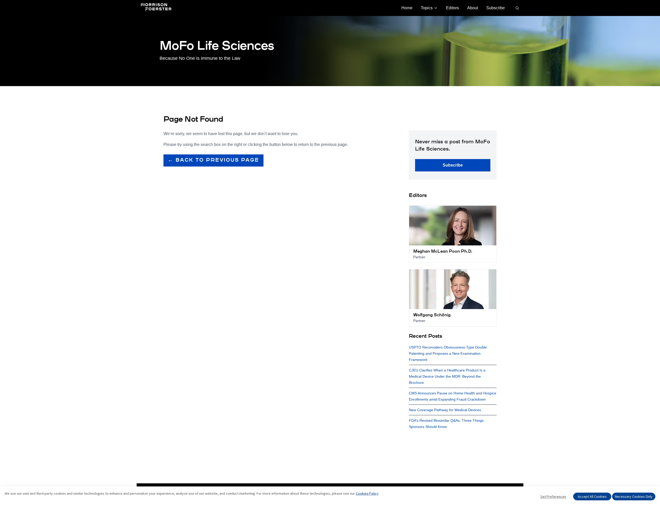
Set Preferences (553, 496)
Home (406, 8)
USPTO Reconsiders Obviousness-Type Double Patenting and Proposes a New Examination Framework (448, 353)
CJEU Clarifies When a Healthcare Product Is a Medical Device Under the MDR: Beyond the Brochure (447, 376)
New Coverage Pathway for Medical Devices (445, 410)
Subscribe (495, 8)
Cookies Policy (367, 493)
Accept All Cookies (592, 496)
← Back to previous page (213, 160)
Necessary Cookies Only (634, 496)
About (472, 8)
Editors (452, 8)
